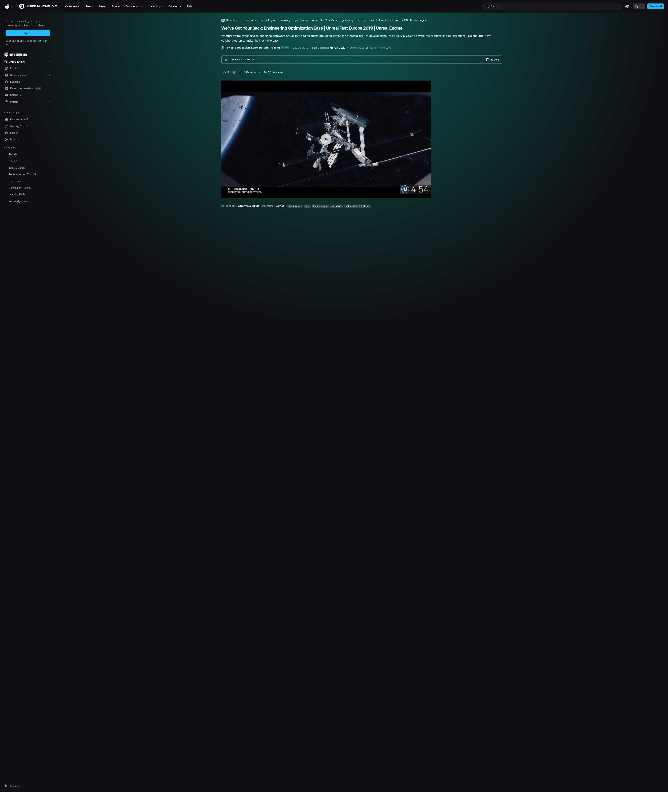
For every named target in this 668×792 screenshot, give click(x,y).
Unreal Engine (268, 20)
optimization (295, 206)
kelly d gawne (320, 206)
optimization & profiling (357, 206)
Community (249, 20)
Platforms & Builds (247, 205)
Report (494, 59)
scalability (336, 206)
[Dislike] (234, 72)
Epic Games (301, 20)
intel (307, 206)
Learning (285, 20)
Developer (232, 20)
